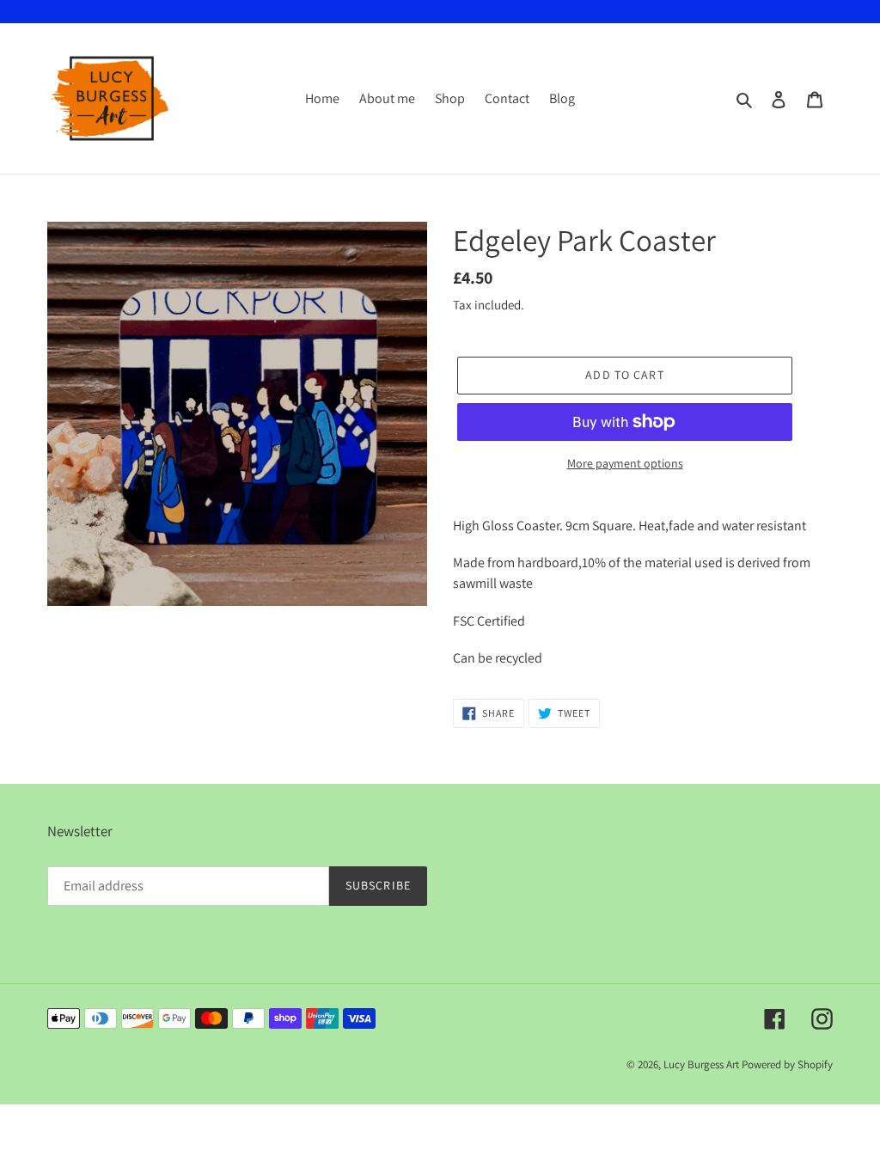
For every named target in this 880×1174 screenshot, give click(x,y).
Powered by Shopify (787, 1064)
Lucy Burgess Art (701, 1064)
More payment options (625, 463)
